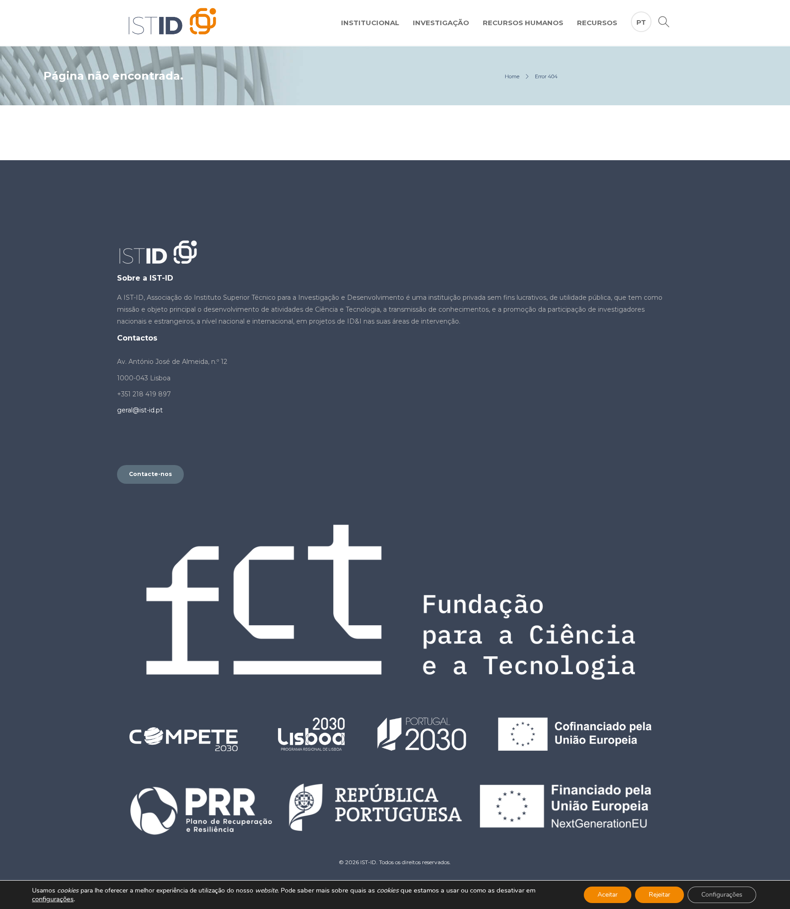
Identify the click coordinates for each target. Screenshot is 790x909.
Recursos (597, 22)
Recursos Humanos (523, 22)
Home (512, 76)
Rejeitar (659, 894)
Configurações (721, 894)
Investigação (441, 22)
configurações (53, 899)
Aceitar (608, 894)
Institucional (370, 22)
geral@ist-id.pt (140, 410)
